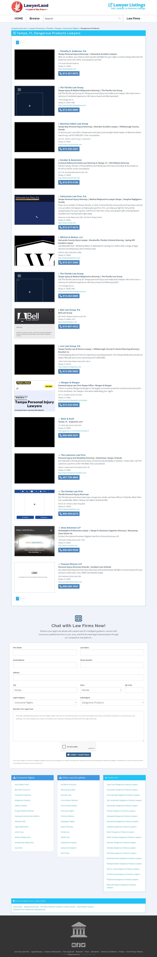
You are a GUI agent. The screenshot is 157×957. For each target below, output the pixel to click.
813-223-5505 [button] (70, 404)
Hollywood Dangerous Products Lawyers (122, 816)
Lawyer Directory (37, 28)
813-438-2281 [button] (70, 148)
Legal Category (19, 698)
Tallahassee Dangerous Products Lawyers (122, 879)
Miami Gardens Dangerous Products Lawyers (124, 837)
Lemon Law (19, 832)
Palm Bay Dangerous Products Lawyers (122, 853)
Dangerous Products (22, 800)
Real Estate (65, 853)
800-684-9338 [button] (70, 549)
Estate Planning (67, 827)
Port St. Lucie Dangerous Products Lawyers (123, 869)
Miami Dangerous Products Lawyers (120, 832)
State (82, 685)
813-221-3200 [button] (70, 262)
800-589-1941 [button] (70, 586)
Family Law (65, 832)
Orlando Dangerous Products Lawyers (121, 848)
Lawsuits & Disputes (68, 848)
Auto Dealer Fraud (22, 784)
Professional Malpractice (24, 842)
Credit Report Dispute (85, 907)
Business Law (66, 795)
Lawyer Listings (128, 5)
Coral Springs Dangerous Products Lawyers (123, 795)
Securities (18, 848)
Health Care (65, 837)
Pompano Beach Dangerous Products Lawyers (124, 864)
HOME (19, 18)
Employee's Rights (68, 821)
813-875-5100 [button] (70, 182)
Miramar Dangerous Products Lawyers (121, 842)
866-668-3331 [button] (70, 435)
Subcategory (85, 698)
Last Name (84, 647)
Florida (50, 28)
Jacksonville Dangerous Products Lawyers (122, 821)
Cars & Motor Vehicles (69, 800)
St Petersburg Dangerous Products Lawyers (123, 874)
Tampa (58, 28)
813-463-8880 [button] (70, 109)
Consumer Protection (23, 795)
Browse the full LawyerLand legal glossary (29, 909)
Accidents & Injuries (68, 784)
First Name (17, 647)
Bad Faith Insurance (22, 790)
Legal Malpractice (21, 827)
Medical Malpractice (22, 837)
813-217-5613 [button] (70, 227)
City (14, 685)
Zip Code (128, 685)
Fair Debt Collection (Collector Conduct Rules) (57, 907)
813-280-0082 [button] (70, 371)
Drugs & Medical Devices (24, 811)
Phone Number (86, 660)
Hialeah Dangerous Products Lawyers (121, 811)
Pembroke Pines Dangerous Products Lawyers (124, 858)
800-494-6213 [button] (70, 513)
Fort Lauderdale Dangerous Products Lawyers (124, 800)
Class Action (17, 907)
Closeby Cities (112, 778)
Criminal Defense (67, 816)
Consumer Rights (71, 28)
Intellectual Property (68, 842)
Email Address (18, 660)
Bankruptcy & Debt (68, 790)
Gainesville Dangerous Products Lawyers (122, 805)
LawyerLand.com (19, 28)
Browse (35, 18)
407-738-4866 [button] (70, 477)
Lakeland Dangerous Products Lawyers (121, 827)
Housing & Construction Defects (27, 816)
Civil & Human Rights (69, 805)
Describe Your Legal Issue (23, 709)
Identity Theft (20, 821)
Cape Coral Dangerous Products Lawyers (122, 784)
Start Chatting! (80, 754)
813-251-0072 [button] (70, 73)
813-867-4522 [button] (70, 326)
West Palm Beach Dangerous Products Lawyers (121, 886)
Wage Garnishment (31, 907)
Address (16, 673)
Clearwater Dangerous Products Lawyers (122, 790)
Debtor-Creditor (21, 805)
